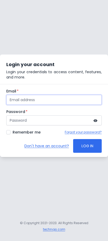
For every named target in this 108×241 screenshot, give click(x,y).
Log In (87, 146)
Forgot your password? (83, 132)
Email (11, 91)
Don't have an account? (46, 146)
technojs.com (54, 229)
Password (15, 111)
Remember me (27, 132)
